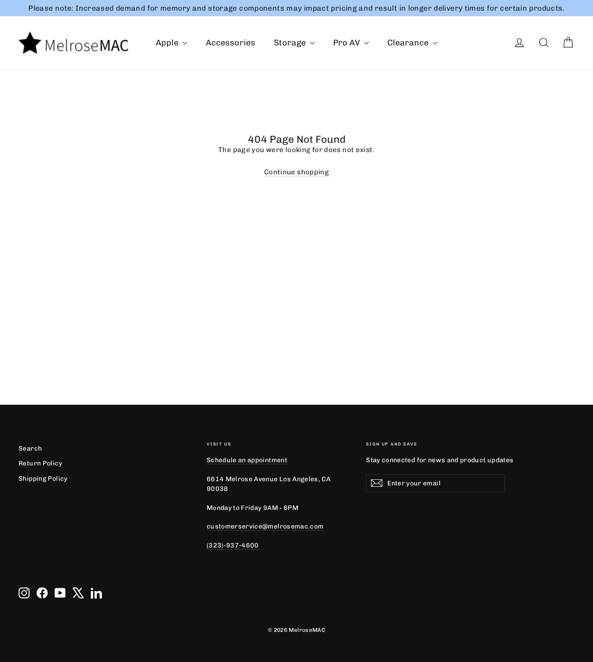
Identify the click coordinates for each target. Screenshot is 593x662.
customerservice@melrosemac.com (265, 526)
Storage (291, 43)
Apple (168, 43)
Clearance (408, 43)
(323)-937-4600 (233, 545)
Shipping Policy (43, 478)
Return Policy (40, 463)
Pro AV (347, 43)
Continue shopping (296, 172)
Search (30, 448)
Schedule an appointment (247, 460)
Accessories (230, 43)
